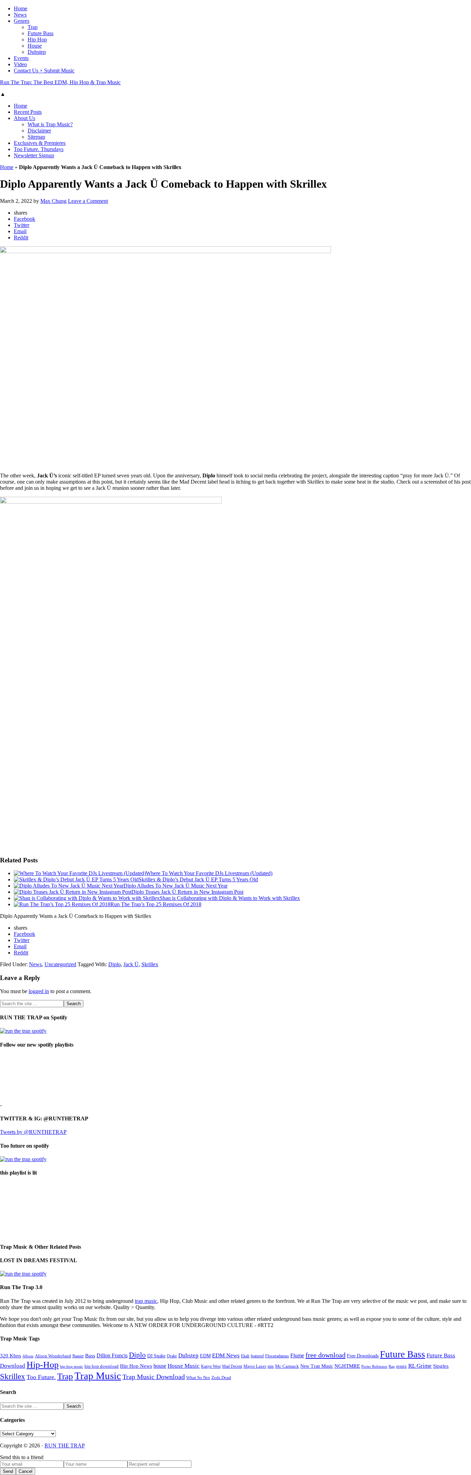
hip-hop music (71, 1366)
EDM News (226, 1355)
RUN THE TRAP (64, 1445)
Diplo (114, 964)
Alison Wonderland (53, 1355)
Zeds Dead (221, 1377)
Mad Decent (232, 1366)
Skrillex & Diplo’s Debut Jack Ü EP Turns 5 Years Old (198, 879)
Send (8, 1471)
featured (257, 1356)
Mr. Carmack (287, 1366)
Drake (172, 1356)
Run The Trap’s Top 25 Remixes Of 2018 (155, 904)
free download (325, 1355)
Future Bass (402, 1354)
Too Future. (41, 1377)
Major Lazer (254, 1366)
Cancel (25, 1471)
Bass (90, 1355)
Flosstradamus (277, 1356)
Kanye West (211, 1366)
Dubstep (188, 1355)
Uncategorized (60, 964)
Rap (392, 1366)
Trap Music (97, 1375)
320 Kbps (10, 1355)
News (35, 964)
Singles (441, 1366)
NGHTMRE (347, 1366)
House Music (184, 1366)
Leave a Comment (88, 201)
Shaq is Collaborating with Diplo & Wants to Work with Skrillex (230, 898)
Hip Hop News (136, 1366)
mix (271, 1366)
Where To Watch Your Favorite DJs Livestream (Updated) (209, 873)
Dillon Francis (112, 1355)
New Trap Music (316, 1366)
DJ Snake (156, 1355)
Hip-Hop (43, 1365)
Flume (297, 1355)
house (159, 1366)
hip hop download (101, 1366)
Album (27, 1356)
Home (6, 167)
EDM (205, 1355)
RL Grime (420, 1366)
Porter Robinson (374, 1366)
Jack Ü (131, 964)
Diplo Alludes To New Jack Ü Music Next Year (175, 886)
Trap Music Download (153, 1376)
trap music (146, 1301)
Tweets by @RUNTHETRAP (33, 1132)
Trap (65, 1376)
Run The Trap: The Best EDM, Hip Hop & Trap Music (60, 82)
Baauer (78, 1356)
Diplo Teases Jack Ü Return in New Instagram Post (187, 892)
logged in (39, 991)
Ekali (245, 1356)
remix (401, 1366)
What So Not (198, 1377)
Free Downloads (363, 1355)
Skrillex (149, 964)
